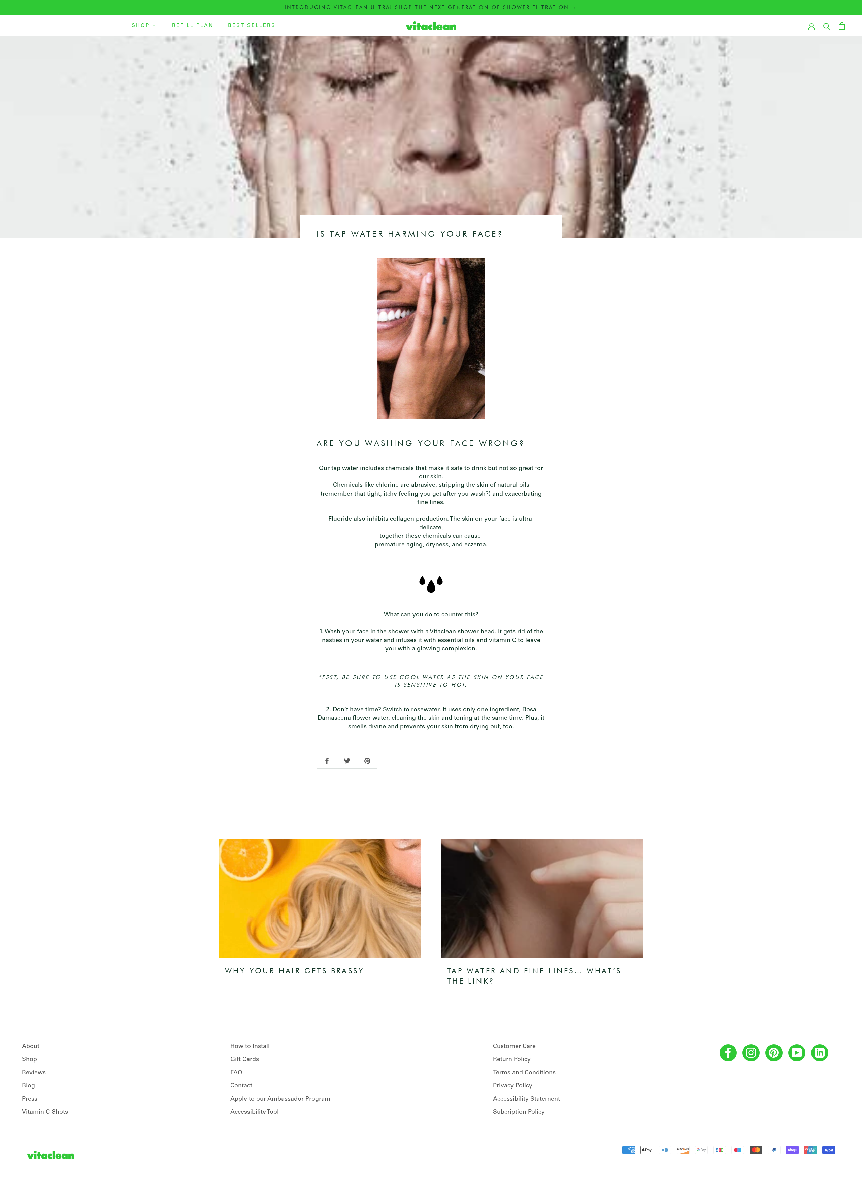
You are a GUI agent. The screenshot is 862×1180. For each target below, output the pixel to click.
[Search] (826, 25)
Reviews (34, 1073)
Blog (28, 1086)
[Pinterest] (774, 1052)
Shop (141, 25)
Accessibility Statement (526, 1099)
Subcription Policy (519, 1112)
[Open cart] (842, 26)
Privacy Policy (512, 1086)
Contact (241, 1086)
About (30, 1047)
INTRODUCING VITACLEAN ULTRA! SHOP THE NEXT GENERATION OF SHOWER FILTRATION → (431, 7)
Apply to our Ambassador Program (280, 1099)
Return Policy (512, 1060)
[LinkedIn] (819, 1052)
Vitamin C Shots (45, 1112)
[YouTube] (796, 1052)
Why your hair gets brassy (294, 970)
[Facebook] (728, 1052)
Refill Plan (193, 25)
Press (29, 1099)
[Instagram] (751, 1052)
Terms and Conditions (524, 1073)
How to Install (250, 1047)
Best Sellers (252, 25)
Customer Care (514, 1047)
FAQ (236, 1073)
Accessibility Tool (254, 1112)
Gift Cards (244, 1060)
